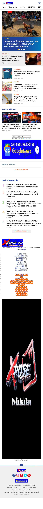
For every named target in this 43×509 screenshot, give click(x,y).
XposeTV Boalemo (21, 289)
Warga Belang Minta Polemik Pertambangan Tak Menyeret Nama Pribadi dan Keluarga (25, 99)
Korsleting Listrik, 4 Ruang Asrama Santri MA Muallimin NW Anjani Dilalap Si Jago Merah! (12, 58)
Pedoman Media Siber (14, 485)
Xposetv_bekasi (21, 293)
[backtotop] (21, 466)
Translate (28, 138)
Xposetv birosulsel (21, 291)
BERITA (6, 39)
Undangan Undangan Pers (27, 487)
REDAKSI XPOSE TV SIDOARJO (21, 281)
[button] (18, 49)
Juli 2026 (19, 258)
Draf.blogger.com (21, 275)
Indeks (22, 7)
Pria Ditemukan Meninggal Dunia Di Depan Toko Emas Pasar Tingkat (27, 74)
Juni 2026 (19, 260)
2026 (21, 254)
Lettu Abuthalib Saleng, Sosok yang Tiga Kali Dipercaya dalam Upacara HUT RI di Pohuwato (22, 194)
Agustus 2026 (20, 256)
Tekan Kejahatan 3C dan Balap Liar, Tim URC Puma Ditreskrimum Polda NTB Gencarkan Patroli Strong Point (11, 126)
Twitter (26, 478)
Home (4, 7)
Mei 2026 (20, 262)
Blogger (23, 249)
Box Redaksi (35, 492)
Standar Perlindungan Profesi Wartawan (17, 492)
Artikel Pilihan (8, 164)
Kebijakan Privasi (12, 487)
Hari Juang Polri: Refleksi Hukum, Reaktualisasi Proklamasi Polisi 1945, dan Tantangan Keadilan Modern (22, 213)
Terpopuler (13, 7)
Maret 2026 (20, 266)
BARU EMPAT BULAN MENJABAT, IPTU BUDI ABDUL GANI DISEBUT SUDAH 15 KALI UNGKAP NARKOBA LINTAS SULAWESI (23, 223)
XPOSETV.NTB (21, 287)
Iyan (21, 277)
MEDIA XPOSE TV (21, 279)
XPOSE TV (21, 285)
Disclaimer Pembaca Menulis (21, 490)
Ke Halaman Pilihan (21, 169)
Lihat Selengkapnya (21, 231)
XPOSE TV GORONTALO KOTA (21, 283)
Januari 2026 (20, 270)
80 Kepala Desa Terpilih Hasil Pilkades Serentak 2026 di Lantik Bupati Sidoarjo (22, 185)
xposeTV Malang (21, 295)
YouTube (30, 478)
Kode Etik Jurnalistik (29, 485)
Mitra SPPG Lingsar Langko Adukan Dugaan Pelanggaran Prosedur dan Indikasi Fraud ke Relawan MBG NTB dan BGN (23, 204)
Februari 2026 (20, 268)
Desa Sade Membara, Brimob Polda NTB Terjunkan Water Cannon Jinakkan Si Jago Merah (31, 126)
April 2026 (20, 264)
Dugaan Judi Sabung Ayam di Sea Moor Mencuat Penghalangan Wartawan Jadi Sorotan (21, 44)
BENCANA (31, 7)
